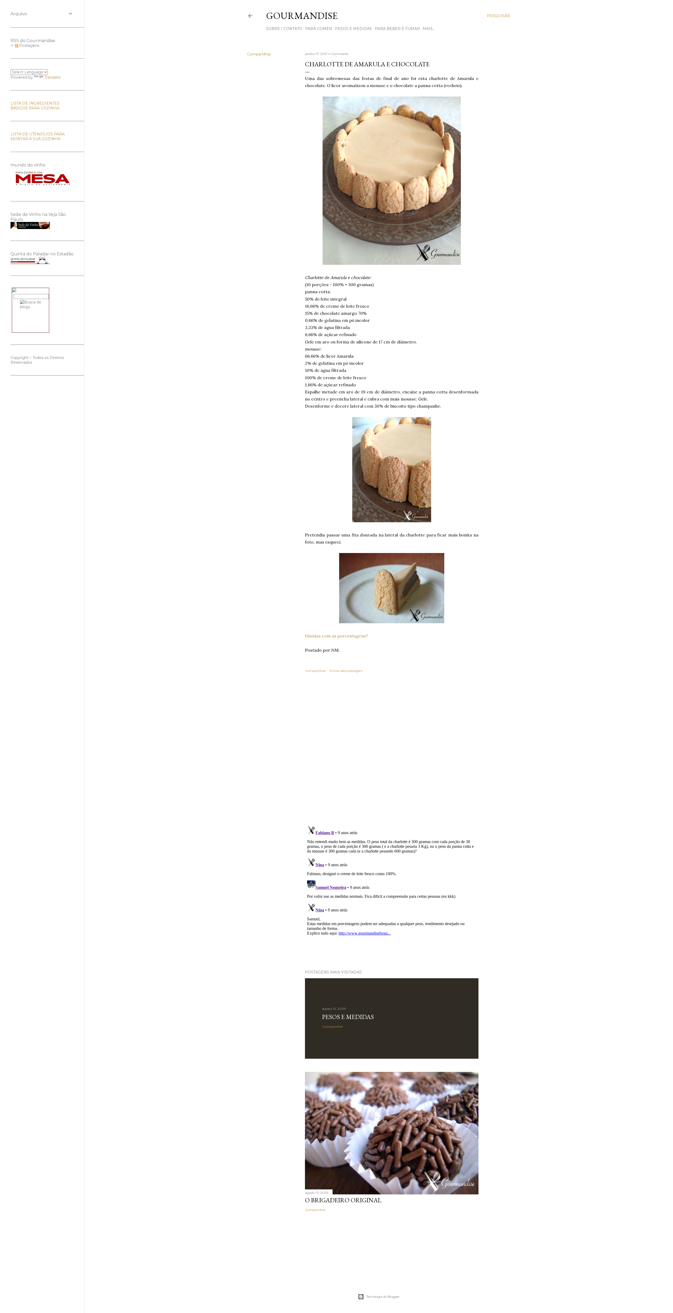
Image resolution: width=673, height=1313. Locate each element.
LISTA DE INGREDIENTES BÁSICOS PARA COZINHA (35, 105)
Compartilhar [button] (259, 54)
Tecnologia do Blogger (383, 1297)
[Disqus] (391, 753)
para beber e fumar (397, 28)
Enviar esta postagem (346, 671)
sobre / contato (284, 28)
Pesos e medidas (348, 1017)
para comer (318, 28)
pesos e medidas (353, 28)
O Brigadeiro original (343, 1200)
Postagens (28, 45)
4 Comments (338, 54)
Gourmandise (302, 15)
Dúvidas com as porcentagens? (336, 635)
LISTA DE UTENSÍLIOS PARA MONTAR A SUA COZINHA (38, 136)
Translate (52, 77)
